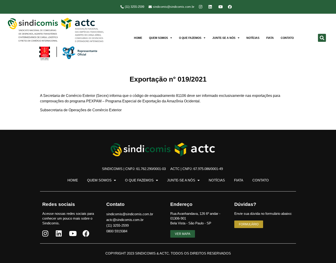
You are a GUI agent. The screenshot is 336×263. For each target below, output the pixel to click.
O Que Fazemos (190, 38)
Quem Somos (158, 38)
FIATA (270, 38)
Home (138, 38)
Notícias (252, 38)
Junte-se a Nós (223, 38)
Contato (287, 38)
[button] (322, 38)
